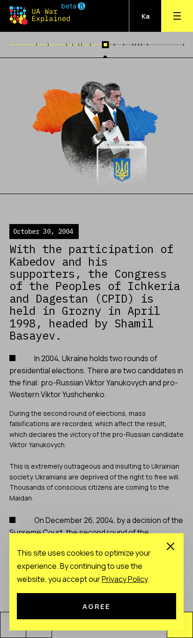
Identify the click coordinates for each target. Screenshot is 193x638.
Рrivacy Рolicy (125, 579)
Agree (96, 606)
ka (145, 16)
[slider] (105, 44)
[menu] (177, 16)
